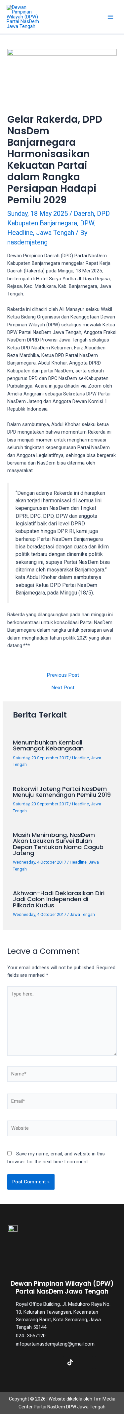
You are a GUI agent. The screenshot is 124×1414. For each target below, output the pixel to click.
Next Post (62, 688)
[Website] (61, 1130)
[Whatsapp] (101, 1362)
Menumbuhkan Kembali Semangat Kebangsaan (48, 745)
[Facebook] (22, 1362)
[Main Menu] (110, 17)
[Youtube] (86, 1362)
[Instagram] (54, 1362)
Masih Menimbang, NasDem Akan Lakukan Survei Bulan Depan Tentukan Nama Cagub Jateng (58, 844)
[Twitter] (38, 1362)
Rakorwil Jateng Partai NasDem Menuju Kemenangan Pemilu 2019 (62, 792)
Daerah (84, 213)
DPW (87, 223)
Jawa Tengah (55, 233)
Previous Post (63, 675)
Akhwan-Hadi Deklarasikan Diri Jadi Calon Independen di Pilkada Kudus (58, 899)
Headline (20, 233)
